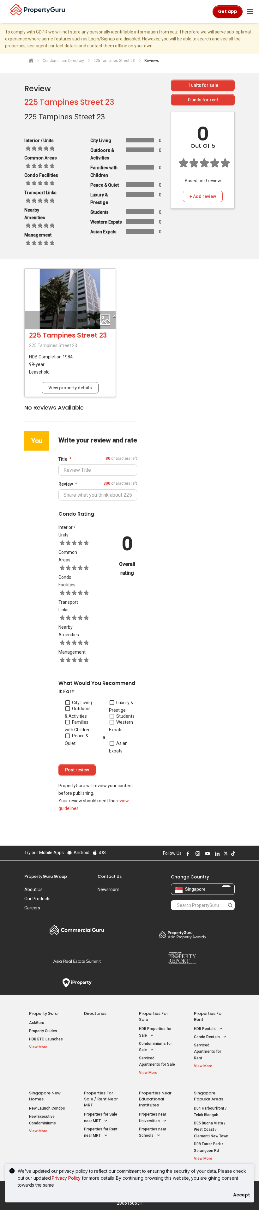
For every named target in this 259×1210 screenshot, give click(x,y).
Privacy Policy (66, 1178)
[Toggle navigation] (250, 11)
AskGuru (36, 1023)
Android (81, 852)
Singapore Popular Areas (208, 1096)
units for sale (203, 85)
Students (125, 716)
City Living (82, 702)
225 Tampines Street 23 (69, 102)
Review (65, 484)
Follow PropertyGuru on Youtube (206, 853)
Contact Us (110, 876)
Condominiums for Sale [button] (155, 1046)
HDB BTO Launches (46, 1039)
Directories (95, 1013)
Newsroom (108, 889)
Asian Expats (118, 747)
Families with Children (78, 726)
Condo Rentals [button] (207, 1037)
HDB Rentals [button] (205, 1029)
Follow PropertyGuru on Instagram (197, 853)
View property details (70, 387)
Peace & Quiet (76, 739)
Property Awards (182, 934)
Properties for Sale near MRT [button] (100, 1117)
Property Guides (43, 1031)
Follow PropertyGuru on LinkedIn (216, 853)
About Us (33, 889)
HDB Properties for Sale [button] (155, 1032)
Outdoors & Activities (78, 712)
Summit (77, 961)
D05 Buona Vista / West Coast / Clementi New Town (211, 1129)
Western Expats (121, 726)
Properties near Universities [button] (152, 1117)
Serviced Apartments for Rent (207, 1051)
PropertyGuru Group (45, 876)
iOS (102, 852)
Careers (32, 907)
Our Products (37, 898)
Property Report (182, 958)
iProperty (77, 983)
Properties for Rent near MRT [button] (100, 1132)
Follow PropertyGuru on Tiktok (232, 853)
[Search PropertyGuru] (230, 905)
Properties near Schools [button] (152, 1132)
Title (62, 459)
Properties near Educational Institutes (155, 1099)
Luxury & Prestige (121, 706)
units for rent (203, 99)
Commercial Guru (77, 930)
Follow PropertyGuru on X (224, 853)
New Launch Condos (47, 1108)
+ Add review (203, 196)
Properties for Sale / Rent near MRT (101, 1099)
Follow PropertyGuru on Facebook (187, 853)
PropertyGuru (43, 1013)
